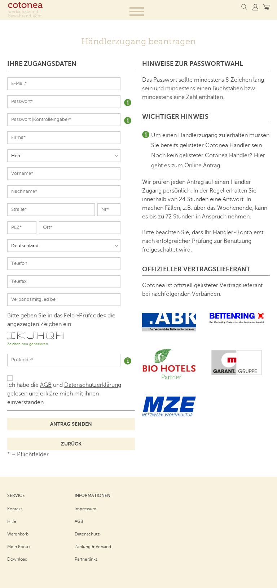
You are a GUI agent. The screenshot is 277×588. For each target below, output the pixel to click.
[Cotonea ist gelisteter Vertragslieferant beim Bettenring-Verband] (237, 321)
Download (17, 559)
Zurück (71, 444)
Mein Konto (18, 546)
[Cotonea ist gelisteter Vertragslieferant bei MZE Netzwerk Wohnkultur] (169, 414)
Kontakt (14, 508)
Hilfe (12, 521)
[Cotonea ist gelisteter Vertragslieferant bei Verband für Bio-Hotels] (169, 378)
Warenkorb (17, 534)
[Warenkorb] (266, 7)
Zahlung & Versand (93, 546)
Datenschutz (87, 534)
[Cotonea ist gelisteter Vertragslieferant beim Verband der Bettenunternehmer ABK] (169, 329)
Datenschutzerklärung (92, 385)
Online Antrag (202, 165)
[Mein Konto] (255, 7)
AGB (46, 385)
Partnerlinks (86, 559)
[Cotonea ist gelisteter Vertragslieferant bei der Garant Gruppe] (237, 375)
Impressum (85, 508)
